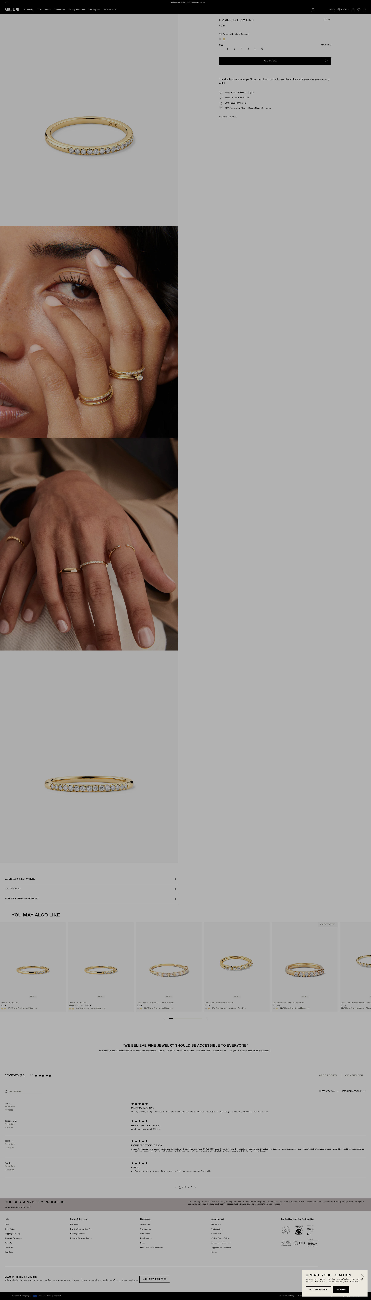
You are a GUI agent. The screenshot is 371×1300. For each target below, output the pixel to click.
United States (318, 1290)
